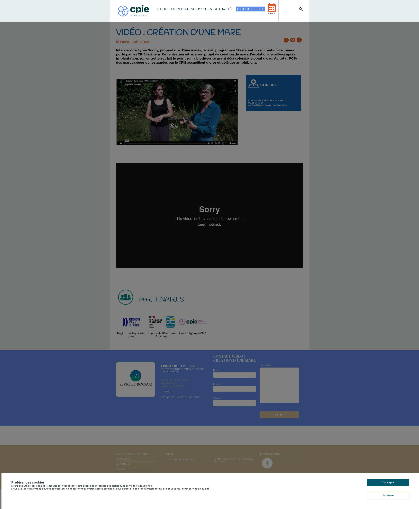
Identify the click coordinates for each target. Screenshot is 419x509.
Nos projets (201, 9)
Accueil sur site (250, 9)
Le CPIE (161, 9)
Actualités (223, 9)
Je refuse (388, 495)
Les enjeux (179, 9)
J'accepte (388, 482)
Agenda (271, 13)
